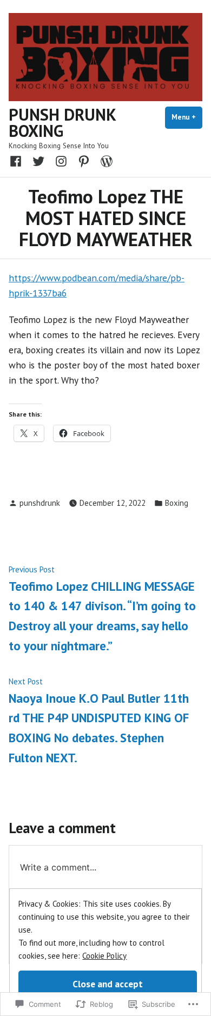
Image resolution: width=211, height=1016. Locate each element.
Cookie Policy (104, 956)
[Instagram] (61, 161)
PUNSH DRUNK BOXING (62, 122)
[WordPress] (104, 161)
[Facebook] (18, 161)
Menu (187, 117)
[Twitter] (38, 161)
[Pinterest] (83, 161)
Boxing (176, 503)
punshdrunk (39, 503)
